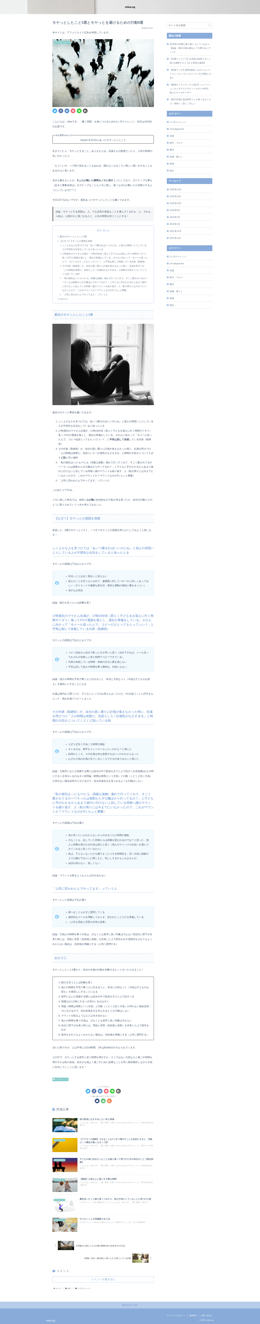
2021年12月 (175, 231)
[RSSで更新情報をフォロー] (109, 1101)
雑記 (172, 170)
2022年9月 (175, 210)
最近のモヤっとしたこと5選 (73, 236)
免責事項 (193, 1315)
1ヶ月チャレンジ (61, 1079)
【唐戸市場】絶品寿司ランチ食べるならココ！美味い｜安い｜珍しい (190, 101)
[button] (209, 25)
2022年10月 (175, 203)
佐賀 (172, 136)
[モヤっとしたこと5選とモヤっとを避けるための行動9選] (67, 110)
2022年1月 (175, 224)
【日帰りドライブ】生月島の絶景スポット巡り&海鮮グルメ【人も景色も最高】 (190, 61)
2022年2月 (175, 217)
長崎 (172, 163)
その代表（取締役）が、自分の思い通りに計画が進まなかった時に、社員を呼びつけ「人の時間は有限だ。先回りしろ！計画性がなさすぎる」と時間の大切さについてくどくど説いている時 (104, 270)
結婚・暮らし (176, 156)
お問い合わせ (206, 1315)
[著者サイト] (97, 1101)
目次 (99, 230)
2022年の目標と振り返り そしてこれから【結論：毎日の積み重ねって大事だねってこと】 (190, 48)
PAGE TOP (131, 1305)
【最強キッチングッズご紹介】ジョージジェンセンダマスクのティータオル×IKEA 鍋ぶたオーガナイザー (190, 88)
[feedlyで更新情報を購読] (103, 1101)
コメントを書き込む (103, 1279)
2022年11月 (175, 196)
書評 (172, 149)
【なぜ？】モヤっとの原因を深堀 (76, 241)
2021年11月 (175, 238)
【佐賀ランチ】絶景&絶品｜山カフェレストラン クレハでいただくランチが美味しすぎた (190, 74)
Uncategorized (177, 129)
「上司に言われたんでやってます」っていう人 (85, 294)
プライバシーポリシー (175, 1315)
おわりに (64, 299)
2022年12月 (175, 189)
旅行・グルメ (176, 143)
